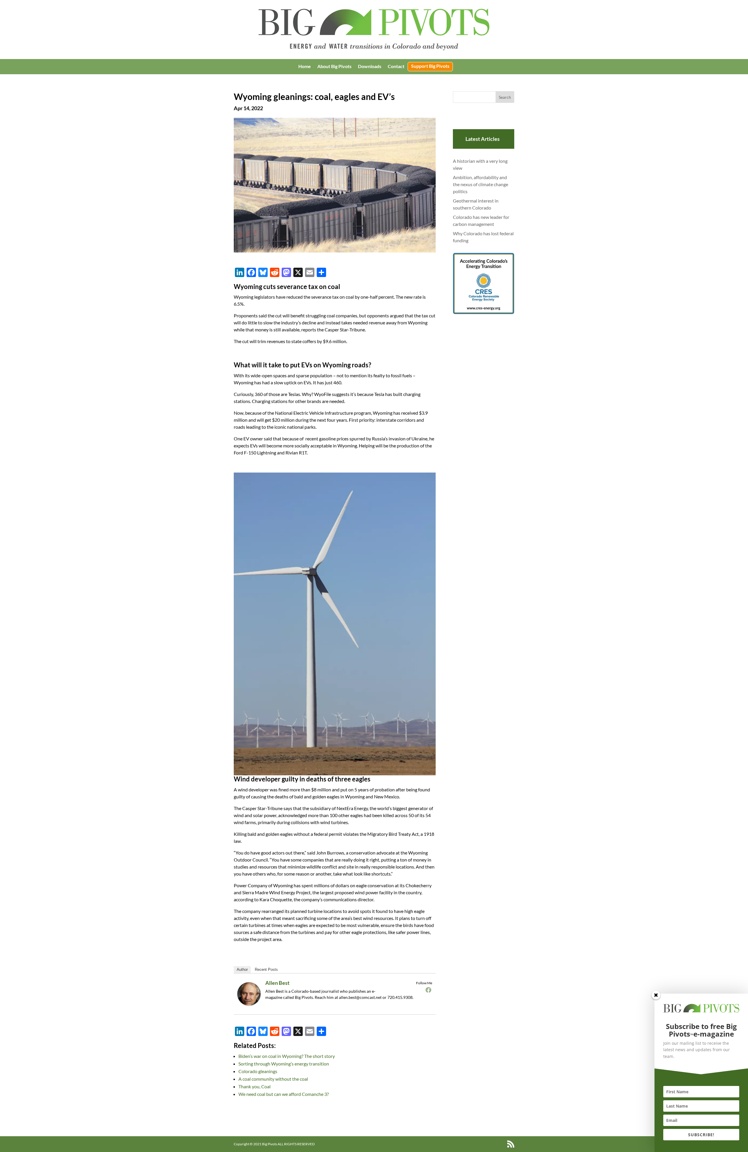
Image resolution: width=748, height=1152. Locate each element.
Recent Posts (266, 969)
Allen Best (277, 983)
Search (505, 97)
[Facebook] (428, 989)
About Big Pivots (334, 66)
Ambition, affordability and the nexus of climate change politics (480, 184)
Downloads (369, 66)
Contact (396, 66)
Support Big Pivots (430, 66)
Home (304, 66)
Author (242, 969)
